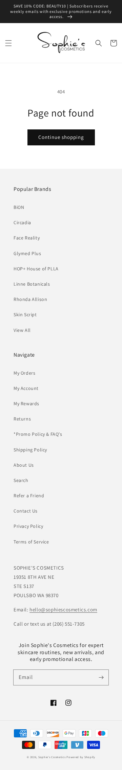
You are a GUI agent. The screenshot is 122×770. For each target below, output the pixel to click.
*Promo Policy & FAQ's (38, 434)
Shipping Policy (30, 450)
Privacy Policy (28, 526)
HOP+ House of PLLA (36, 269)
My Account (26, 388)
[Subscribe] (101, 677)
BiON (19, 207)
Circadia (22, 222)
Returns (22, 419)
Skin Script (25, 314)
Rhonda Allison (30, 299)
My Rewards (26, 403)
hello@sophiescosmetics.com (63, 609)
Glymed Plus (27, 253)
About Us (24, 465)
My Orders (24, 373)
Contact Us (26, 511)
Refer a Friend (29, 496)
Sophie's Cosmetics (52, 757)
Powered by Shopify (80, 757)
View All (22, 330)
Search (21, 480)
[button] (8, 43)
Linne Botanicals (32, 284)
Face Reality (27, 238)
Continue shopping (61, 137)
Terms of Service (31, 542)
